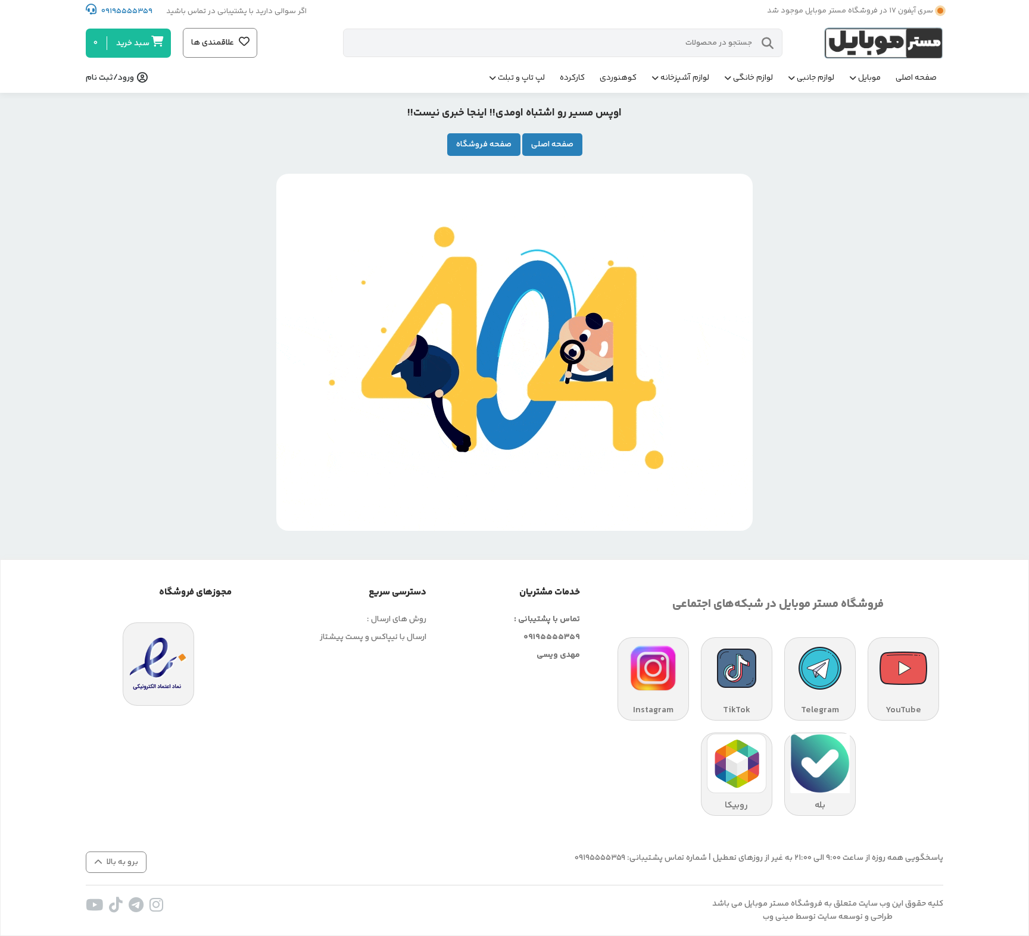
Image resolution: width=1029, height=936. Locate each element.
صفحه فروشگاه (484, 144)
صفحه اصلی (916, 77)
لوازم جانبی (815, 77)
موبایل (869, 77)
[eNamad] (158, 664)
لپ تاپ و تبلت (521, 77)
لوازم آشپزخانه (684, 77)
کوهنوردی (618, 77)
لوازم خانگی (753, 77)
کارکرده (572, 77)
